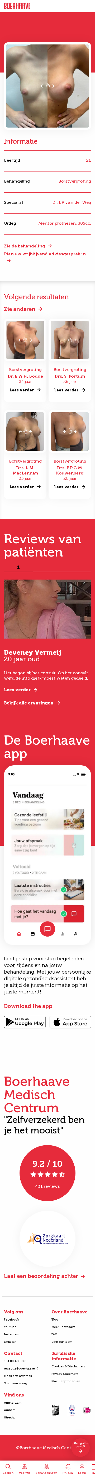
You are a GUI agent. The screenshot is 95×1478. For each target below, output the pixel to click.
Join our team (61, 1342)
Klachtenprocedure (65, 1381)
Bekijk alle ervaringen (28, 703)
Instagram (11, 1334)
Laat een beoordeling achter (41, 1276)
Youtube (10, 1327)
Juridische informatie (63, 1356)
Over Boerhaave (69, 1311)
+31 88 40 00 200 (17, 1361)
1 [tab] (18, 567)
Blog (54, 1319)
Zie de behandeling (24, 245)
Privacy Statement (64, 1374)
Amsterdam (12, 1402)
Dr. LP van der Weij (71, 202)
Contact (13, 1353)
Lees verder (17, 689)
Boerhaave (17, 6)
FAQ (54, 1334)
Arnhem (10, 1410)
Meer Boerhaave (63, 1327)
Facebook (11, 1319)
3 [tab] (76, 567)
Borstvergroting (74, 181)
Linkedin (10, 1342)
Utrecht (9, 1417)
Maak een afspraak (18, 1376)
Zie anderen (19, 309)
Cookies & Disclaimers (68, 1366)
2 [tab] (47, 567)
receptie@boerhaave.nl (21, 1368)
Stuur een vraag (15, 1383)
